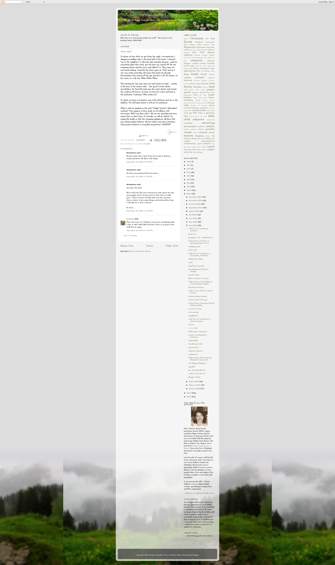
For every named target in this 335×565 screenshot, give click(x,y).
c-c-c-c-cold (192, 328)
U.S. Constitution (197, 57)
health (211, 95)
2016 (189, 165)
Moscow (211, 50)
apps (192, 66)
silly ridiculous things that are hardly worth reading (199, 138)
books (194, 74)
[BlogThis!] (158, 140)
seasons (188, 135)
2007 (189, 393)
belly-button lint (192, 71)
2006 (189, 397)
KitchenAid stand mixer (205, 47)
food (212, 86)
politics (186, 129)
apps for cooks (201, 66)
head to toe (199, 95)
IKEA (213, 45)
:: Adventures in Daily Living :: (151, 15)
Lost (190, 50)
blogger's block (194, 377)
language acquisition (199, 108)
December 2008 (195, 197)
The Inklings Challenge (197, 363)
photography (190, 126)
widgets (211, 150)
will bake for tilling (195, 259)
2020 (189, 162)
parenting (208, 123)
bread (203, 74)
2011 (188, 183)
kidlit (186, 105)
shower (207, 136)
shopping (199, 136)
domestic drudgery (200, 80)
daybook (211, 78)
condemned (192, 354)
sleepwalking (193, 340)
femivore (205, 87)
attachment (204, 68)
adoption (197, 60)
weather (203, 150)
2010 (189, 187)
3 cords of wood (194, 309)
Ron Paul (198, 52)
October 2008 (195, 204)
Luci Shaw (197, 50)
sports (199, 144)
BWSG (186, 39)
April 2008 (193, 225)
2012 (189, 180)
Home (149, 246)
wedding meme (194, 247)
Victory (191, 325)
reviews (195, 132)
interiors (204, 103)
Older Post (172, 246)
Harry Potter (203, 45)
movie (212, 110)
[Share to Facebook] (163, 140)
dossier (193, 84)
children (212, 74)
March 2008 (194, 382)
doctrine (188, 80)
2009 (189, 190)
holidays (188, 98)
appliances (145, 135)
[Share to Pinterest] (165, 140)
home (195, 98)
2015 (189, 169)
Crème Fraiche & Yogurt (198, 300)
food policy (189, 90)
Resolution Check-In (196, 287)
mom (208, 110)
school (212, 132)
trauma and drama (198, 147)
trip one (188, 150)
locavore (212, 108)
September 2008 (196, 208)
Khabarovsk (189, 47)
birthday (207, 71)
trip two (196, 150)
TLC (189, 57)
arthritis (196, 68)
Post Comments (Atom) (140, 251)
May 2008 (193, 222)
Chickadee (196, 38)
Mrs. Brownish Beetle (196, 370)
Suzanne (130, 219)
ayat (212, 68)
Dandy (188, 42)
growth (202, 92)
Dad (212, 39)
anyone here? (193, 347)
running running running (197, 296)
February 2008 (195, 385)
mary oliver (188, 110)
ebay (198, 84)
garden (187, 92)
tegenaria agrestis (195, 351)
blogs (186, 74)
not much (203, 116)
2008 (189, 194)
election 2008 (208, 84)
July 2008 (193, 215)
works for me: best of (196, 374)
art (190, 68)
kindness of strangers (199, 105)
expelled (191, 367)
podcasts (201, 126)
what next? (192, 250)
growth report (194, 275)
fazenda (147, 144)
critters (199, 77)
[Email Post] (151, 140)
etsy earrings (193, 312)
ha (207, 92)
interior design (196, 103)
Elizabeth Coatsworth (205, 42)
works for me (190, 152)
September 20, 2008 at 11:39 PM (139, 162)
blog (213, 71)
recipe (188, 132)
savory (203, 132)
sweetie (207, 144)
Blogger (196, 555)
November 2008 (196, 200)
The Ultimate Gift (195, 344)
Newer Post (126, 246)
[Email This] (155, 140)
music (186, 113)
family (188, 86)
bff (202, 71)
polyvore (194, 129)
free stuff (200, 90)
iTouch (197, 100)
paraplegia (188, 123)
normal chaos (194, 116)
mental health (199, 110)
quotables (210, 129)
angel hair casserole (196, 266)
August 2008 (194, 211)
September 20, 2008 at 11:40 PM (139, 211)
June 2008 (193, 218)
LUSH (186, 50)
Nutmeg (186, 52)
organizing (211, 120)
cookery (187, 78)
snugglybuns (193, 316)
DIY (207, 39)
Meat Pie (192, 234)
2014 (189, 172)
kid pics (211, 103)
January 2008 (194, 389)
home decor (203, 98)
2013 (189, 176)
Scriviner (197, 55)
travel (211, 146)
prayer (201, 129)
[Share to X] (160, 140)
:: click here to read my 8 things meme (199, 493)
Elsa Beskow (189, 45)
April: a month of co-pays (198, 278)
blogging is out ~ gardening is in (201, 237)
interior (205, 100)
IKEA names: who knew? (197, 332)
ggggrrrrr (195, 92)
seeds (190, 262)
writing (199, 152)
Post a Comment (130, 236)
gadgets (210, 90)
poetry (210, 126)
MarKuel (204, 50)
